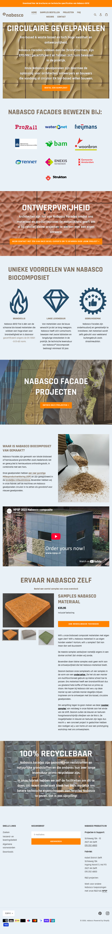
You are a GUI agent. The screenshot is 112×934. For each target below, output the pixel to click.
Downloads (8, 851)
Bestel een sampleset (56, 87)
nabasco (90, 920)
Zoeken (6, 832)
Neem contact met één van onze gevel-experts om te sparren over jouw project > (56, 241)
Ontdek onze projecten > (56, 405)
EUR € (8, 913)
